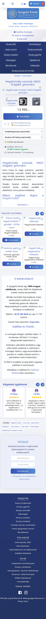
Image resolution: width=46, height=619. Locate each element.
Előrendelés (12, 240)
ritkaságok (34, 426)
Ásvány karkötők (23, 510)
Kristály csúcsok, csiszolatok (23, 525)
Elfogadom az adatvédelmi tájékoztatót (24, 477)
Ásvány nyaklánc (23, 517)
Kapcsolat (34, 322)
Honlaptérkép (23, 581)
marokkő (25, 426)
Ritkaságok (27, 76)
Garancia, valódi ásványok (23, 574)
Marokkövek (23, 532)
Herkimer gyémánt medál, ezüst (12, 256)
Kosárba (24, 116)
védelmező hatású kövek (12, 430)
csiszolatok (15, 426)
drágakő (5, 426)
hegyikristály (15, 423)
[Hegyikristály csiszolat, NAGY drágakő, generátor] (23, 93)
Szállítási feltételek (23, 553)
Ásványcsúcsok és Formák (23, 71)
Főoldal (17, 76)
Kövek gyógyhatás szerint (23, 528)
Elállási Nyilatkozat (23, 578)
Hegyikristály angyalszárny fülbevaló (34, 259)
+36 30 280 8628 (20, 314)
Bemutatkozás (23, 546)
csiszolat (26, 423)
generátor (35, 423)
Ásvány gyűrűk (23, 507)
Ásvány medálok (23, 521)
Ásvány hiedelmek (23, 567)
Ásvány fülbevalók (23, 503)
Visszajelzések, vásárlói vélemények (23, 570)
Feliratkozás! (23, 471)
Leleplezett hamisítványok (23, 563)
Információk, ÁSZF (23, 542)
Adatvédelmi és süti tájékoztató (23, 549)
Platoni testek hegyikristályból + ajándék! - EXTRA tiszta (11, 232)
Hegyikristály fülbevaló (34, 225)
